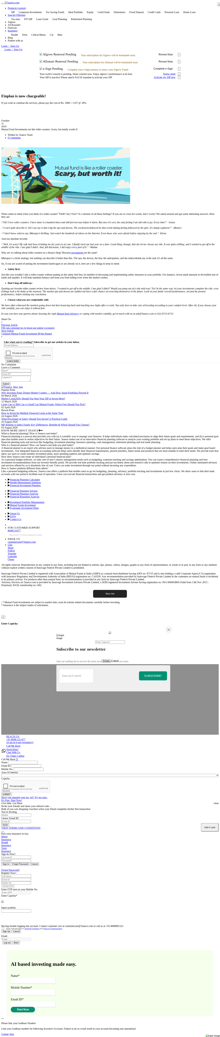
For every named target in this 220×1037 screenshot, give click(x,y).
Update (5, 1034)
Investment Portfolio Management (27, 502)
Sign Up (6, 931)
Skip (11, 1034)
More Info (110, 594)
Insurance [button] (13, 30)
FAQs (13, 516)
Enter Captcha (9, 895)
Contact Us (15, 519)
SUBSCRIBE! (153, 675)
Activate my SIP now (165, 77)
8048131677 (14, 530)
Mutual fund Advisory (68, 313)
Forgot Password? (10, 870)
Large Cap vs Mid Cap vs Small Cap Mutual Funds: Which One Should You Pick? (43, 404)
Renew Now (166, 54)
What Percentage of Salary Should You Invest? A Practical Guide (34, 419)
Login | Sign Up (10, 46)
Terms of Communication (52, 929)
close (216, 803)
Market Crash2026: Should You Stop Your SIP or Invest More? (33, 398)
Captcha (5, 778)
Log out (7, 942)
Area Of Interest (9, 772)
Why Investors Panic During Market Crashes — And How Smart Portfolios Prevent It (44, 392)
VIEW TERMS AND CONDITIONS (20, 828)
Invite (5, 825)
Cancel (34, 864)
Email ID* (17, 999)
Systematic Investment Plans (24, 508)
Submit (6, 384)
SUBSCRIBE (13, 361)
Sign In (6, 864)
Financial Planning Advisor (24, 491)
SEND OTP (8, 886)
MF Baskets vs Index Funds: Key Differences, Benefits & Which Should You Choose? (45, 424)
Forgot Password (20, 864)
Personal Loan (172, 12)
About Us (15, 513)
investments (77, 252)
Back (16, 942)
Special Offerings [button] (16, 15)
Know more (169, 73)
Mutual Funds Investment (23, 505)
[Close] (169, 630)
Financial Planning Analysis (24, 493)
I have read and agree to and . (34, 929)
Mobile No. (7, 769)
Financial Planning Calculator (25, 479)
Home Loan (189, 12)
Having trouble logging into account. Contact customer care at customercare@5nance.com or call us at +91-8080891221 (62, 926)
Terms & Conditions (31, 929)
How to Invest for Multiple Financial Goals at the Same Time (32, 413)
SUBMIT (7, 794)
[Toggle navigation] (2, 3)
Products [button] (17, 8)
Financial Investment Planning (25, 485)
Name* (15, 975)
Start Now (23, 1009)
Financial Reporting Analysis (24, 496)
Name (4, 762)
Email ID (6, 765)
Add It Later (209, 827)
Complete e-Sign (163, 68)
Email (4, 936)
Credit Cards (154, 12)
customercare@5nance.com (22, 542)
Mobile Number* (21, 987)
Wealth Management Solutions (25, 482)
